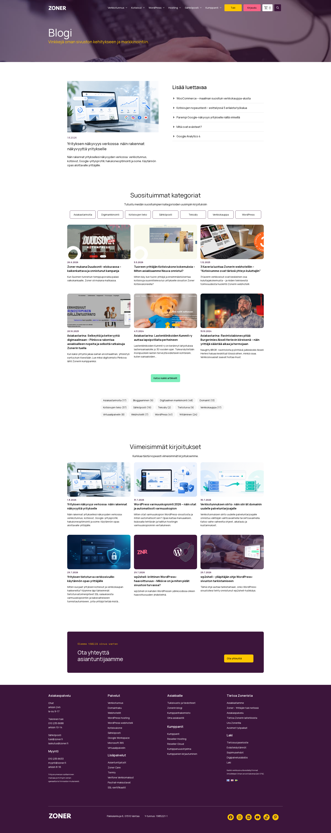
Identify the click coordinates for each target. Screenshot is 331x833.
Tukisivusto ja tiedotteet (181, 702)
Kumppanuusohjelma (179, 748)
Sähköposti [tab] (165, 214)
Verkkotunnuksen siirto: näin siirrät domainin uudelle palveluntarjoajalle (231, 506)
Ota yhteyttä (234, 658)
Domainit (205, 400)
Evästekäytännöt (236, 747)
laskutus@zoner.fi (58, 743)
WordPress (155, 7)
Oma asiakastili (175, 717)
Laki (229, 762)
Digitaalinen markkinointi (174, 400)
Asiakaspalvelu (235, 712)
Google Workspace (119, 737)
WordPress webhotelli (120, 722)
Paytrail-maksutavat (119, 782)
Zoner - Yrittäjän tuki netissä (243, 707)
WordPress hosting (119, 717)
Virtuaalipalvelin (112, 414)
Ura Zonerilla (234, 722)
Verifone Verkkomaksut (121, 777)
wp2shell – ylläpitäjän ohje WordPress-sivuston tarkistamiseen (226, 579)
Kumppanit (211, 7)
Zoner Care (114, 767)
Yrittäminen (185, 414)
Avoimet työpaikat (237, 727)
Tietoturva (184, 407)
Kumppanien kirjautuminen (182, 753)
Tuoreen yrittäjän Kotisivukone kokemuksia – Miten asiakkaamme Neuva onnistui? (164, 269)
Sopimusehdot (235, 752)
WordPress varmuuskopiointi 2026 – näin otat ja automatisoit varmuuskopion (165, 506)
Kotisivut (136, 7)
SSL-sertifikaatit (117, 787)
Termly (112, 772)
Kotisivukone (115, 727)
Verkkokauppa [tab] (221, 214)
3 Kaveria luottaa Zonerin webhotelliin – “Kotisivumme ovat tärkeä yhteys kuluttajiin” (230, 269)
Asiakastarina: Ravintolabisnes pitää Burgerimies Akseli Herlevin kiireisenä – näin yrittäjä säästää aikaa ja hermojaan (229, 340)
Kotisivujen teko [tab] (138, 214)
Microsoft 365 (116, 742)
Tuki (233, 7)
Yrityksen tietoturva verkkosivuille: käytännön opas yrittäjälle (91, 579)
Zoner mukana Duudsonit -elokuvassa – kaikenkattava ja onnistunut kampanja (94, 269)
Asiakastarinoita (112, 400)
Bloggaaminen (141, 400)
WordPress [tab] (248, 214)
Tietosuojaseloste (237, 742)
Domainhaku (115, 707)
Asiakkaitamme (235, 702)
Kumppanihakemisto (178, 712)
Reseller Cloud (175, 743)
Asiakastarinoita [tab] (83, 214)
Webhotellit (137, 414)
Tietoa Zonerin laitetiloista (242, 717)
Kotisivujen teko (112, 407)
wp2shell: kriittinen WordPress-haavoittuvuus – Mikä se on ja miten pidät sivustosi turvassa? (161, 581)
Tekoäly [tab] (193, 214)
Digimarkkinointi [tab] (110, 214)
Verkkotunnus (116, 7)
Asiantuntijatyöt (117, 762)
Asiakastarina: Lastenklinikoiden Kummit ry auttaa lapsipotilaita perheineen (163, 338)
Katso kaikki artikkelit (165, 378)
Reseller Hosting (176, 738)
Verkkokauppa (208, 407)
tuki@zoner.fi (55, 739)
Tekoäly (162, 407)
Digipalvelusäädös (237, 757)
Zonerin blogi (174, 707)
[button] (278, 7)
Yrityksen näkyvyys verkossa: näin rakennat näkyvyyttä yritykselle (105, 146)
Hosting (173, 7)
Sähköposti (192, 7)
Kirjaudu (252, 7)
